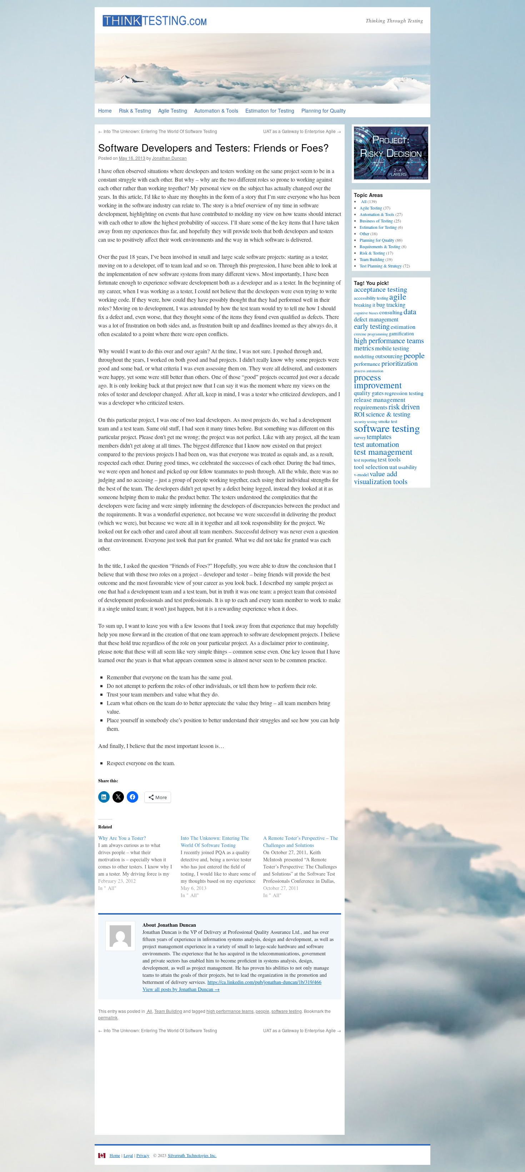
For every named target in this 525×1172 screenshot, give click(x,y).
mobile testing (392, 348)
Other (364, 233)
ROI (359, 414)
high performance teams (230, 1011)
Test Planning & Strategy (381, 266)
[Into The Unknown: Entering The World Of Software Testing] (222, 866)
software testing (286, 1011)
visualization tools (381, 481)
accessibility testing (371, 298)
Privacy (142, 1155)
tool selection (371, 466)
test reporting (365, 460)
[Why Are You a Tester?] (139, 863)
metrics (364, 347)
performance (367, 363)
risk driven (404, 407)
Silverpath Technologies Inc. (192, 1155)
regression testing (404, 393)
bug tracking (390, 305)
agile (397, 296)
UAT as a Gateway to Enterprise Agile (302, 131)
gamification (401, 333)
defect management (376, 319)
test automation (376, 444)
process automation (368, 370)
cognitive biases (366, 312)
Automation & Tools (216, 110)
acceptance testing (380, 289)
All (149, 1011)
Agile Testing (172, 110)
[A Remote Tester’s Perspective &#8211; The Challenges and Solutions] (304, 866)
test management (383, 451)
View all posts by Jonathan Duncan (181, 989)
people (262, 1011)
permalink (108, 1017)
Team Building (168, 1011)
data (410, 311)
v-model (361, 475)
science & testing (388, 413)
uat (393, 467)
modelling (364, 356)
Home (105, 110)
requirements (371, 407)
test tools (389, 459)
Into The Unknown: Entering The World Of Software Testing (157, 131)
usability (407, 467)
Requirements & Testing (380, 246)
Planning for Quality (323, 110)
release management (379, 399)
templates (379, 436)
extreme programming (371, 333)
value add (383, 473)
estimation (403, 327)
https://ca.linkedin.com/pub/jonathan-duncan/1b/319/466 (264, 982)
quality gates (369, 393)
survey (360, 437)
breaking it (364, 305)
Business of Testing (376, 220)
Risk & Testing (135, 110)
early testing (372, 326)
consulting (390, 312)
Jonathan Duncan (169, 158)
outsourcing (388, 356)
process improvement (378, 381)
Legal (128, 1155)
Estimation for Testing (269, 110)
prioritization (399, 363)
